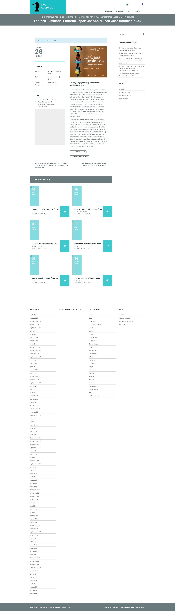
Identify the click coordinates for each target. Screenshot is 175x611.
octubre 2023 (34, 354)
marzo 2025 (34, 318)
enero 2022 (33, 402)
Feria (90, 347)
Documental (93, 337)
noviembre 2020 (35, 441)
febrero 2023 (34, 370)
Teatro (91, 392)
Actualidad (108, 11)
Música (91, 376)
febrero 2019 (34, 483)
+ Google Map (42, 106)
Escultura (92, 341)
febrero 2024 (34, 341)
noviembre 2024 (35, 321)
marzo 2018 (34, 516)
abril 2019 (33, 477)
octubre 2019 (34, 460)
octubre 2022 (34, 379)
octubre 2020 (34, 444)
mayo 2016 (33, 580)
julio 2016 (33, 574)
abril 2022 (33, 392)
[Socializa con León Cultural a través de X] (133, 3)
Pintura (91, 383)
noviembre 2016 (35, 561)
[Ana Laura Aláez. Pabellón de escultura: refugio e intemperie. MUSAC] (49, 264)
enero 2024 (33, 344)
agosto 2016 (34, 571)
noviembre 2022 (35, 376)
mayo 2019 (33, 473)
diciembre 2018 (35, 490)
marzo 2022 (34, 396)
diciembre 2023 (35, 347)
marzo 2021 (34, 431)
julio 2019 (33, 467)
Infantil (91, 357)
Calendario (120, 11)
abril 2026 (33, 315)
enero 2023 (33, 373)
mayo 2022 (33, 389)
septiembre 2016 (35, 567)
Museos (91, 373)
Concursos (92, 321)
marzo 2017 (34, 548)
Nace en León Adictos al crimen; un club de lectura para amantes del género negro (130, 61)
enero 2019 (33, 486)
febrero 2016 (34, 590)
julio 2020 (33, 451)
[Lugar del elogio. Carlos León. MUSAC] (49, 195)
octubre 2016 (34, 564)
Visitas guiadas (94, 396)
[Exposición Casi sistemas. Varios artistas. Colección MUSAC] (92, 230)
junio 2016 (33, 577)
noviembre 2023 (35, 350)
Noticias (91, 379)
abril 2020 (33, 457)
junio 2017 (33, 541)
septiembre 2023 (35, 357)
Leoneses (92, 360)
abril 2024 (33, 334)
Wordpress (66, 607)
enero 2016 (33, 593)
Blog (129, 11)
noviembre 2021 (35, 409)
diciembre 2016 (35, 558)
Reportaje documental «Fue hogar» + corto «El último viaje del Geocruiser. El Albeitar (52, 165)
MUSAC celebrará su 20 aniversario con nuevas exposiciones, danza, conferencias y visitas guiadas (132, 68)
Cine (90, 318)
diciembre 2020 (35, 438)
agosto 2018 (34, 499)
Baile (90, 315)
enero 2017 (33, 554)
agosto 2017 (34, 535)
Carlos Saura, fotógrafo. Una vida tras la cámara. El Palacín (99, 278)
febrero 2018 (34, 519)
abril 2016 (33, 584)
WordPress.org (123, 99)
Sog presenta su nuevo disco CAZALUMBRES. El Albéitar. (94, 164)
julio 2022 (33, 386)
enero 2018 (33, 522)
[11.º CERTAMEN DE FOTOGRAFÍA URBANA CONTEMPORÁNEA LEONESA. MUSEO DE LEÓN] (49, 230)
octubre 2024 (34, 324)
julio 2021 (33, 418)
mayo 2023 (33, 366)
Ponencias (92, 386)
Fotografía (92, 350)
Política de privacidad (111, 607)
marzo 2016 (34, 587)
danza (91, 331)
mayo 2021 (33, 425)
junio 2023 (33, 363)
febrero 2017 (34, 551)
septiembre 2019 (35, 464)
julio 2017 (33, 538)
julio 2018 (33, 503)
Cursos (91, 328)
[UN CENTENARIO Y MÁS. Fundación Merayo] (92, 195)
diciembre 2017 (35, 525)
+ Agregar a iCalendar (79, 156)
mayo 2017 (33, 545)
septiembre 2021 (35, 415)
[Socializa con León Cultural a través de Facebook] (141, 3)
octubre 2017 (34, 528)
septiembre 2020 (35, 447)
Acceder (121, 89)
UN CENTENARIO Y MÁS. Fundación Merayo (90, 209)
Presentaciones (71, 17)
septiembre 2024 (35, 328)
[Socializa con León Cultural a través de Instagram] (126, 3)
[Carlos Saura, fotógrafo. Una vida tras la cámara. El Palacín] (92, 264)
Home (43, 17)
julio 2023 (33, 360)
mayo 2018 (33, 509)
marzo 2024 (34, 337)
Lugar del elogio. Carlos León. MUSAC (47, 209)
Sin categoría (93, 389)
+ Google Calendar (78, 152)
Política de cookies (127, 607)
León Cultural (36, 607)
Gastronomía (93, 354)
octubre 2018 (34, 496)
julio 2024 (33, 331)
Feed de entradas (124, 92)
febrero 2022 (34, 399)
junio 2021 (33, 422)
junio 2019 (33, 470)
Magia (91, 366)
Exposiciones (58, 17)
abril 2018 (33, 512)
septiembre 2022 (35, 383)
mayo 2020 (33, 454)
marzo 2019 (34, 480)
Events (49, 17)
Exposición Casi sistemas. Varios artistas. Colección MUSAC (98, 244)
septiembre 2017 (35, 532)
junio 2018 (33, 506)
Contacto (138, 11)
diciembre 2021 (35, 405)
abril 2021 (33, 428)
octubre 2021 (34, 412)
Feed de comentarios (126, 95)
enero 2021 (33, 435)
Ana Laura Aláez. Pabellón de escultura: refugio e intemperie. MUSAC (59, 278)
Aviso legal (140, 607)
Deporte (91, 334)
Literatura (92, 363)
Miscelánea (92, 370)
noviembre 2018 (35, 493)
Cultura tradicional (95, 324)
